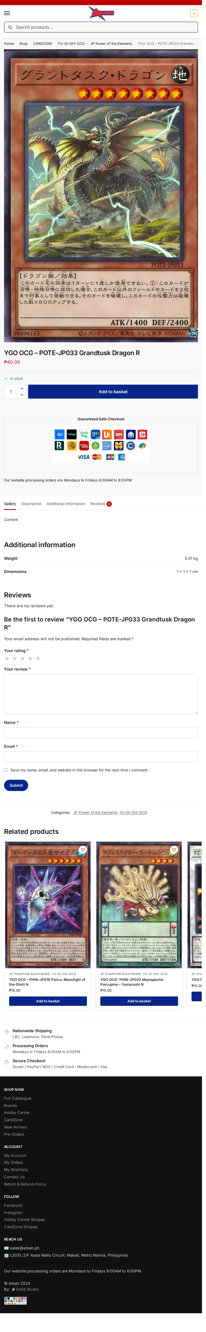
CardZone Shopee (20, 1226)
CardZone (13, 1119)
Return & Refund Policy (25, 1184)
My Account (15, 1155)
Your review (17, 669)
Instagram (13, 1212)
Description (31, 503)
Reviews (100, 503)
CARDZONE (42, 44)
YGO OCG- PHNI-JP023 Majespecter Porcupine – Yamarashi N (132, 982)
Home (9, 44)
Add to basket (113, 391)
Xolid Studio (27, 1289)
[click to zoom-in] (103, 195)
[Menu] (12, 13)
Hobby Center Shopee (24, 1219)
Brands (10, 1105)
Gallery (10, 503)
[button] (193, 13)
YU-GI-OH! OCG (71, 44)
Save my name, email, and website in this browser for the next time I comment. (79, 770)
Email (11, 746)
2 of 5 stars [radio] (15, 658)
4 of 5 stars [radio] (30, 658)
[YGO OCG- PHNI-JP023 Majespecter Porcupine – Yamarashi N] (139, 905)
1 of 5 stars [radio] (7, 658)
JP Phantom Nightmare (29, 974)
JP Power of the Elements (111, 44)
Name (11, 722)
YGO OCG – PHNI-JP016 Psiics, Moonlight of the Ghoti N (47, 982)
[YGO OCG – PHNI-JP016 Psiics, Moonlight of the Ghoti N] (48, 905)
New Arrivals (15, 1127)
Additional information (66, 503)
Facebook (13, 1205)
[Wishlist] (83, 850)
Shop (23, 44)
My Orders (13, 1162)
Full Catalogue (17, 1098)
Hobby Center (17, 1112)
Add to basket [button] (48, 1001)
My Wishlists (16, 1169)
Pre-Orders (14, 1134)
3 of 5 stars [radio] (23, 658)
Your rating (16, 650)
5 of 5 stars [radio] (38, 658)
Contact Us (14, 1177)
